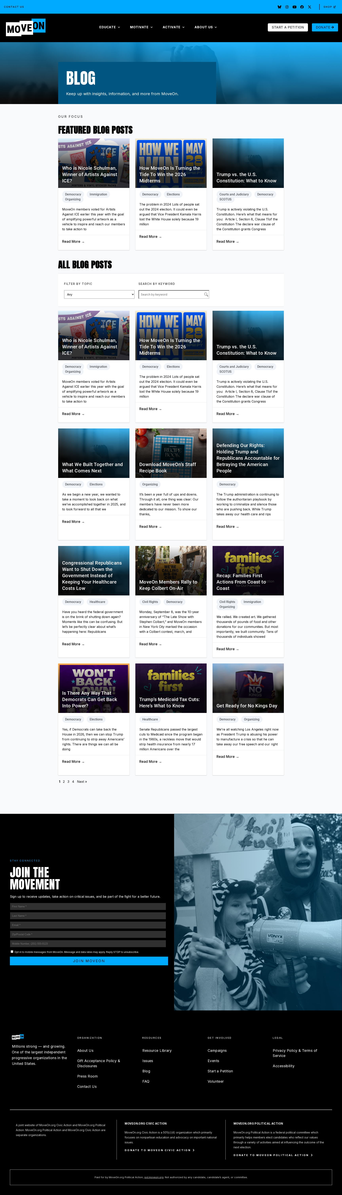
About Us (85, 1050)
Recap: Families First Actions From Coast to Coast (241, 582)
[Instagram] (287, 7)
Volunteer (216, 1081)
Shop (328, 6)
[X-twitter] (309, 7)
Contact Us (14, 6)
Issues (147, 1061)
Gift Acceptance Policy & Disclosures (98, 1063)
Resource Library (157, 1050)
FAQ (145, 1081)
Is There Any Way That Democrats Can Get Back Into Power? (89, 699)
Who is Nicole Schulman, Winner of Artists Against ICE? (89, 174)
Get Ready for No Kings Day (247, 706)
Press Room (87, 1076)
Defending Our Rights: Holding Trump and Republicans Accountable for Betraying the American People (248, 458)
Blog (146, 1071)
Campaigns (217, 1050)
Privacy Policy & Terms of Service (295, 1053)
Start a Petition (220, 1071)
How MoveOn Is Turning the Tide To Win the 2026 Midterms (169, 174)
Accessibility (283, 1066)
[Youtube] (294, 7)
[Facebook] (302, 7)
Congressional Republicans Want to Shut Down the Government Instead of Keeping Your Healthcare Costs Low (92, 575)
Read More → (73, 242)
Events (213, 1061)
